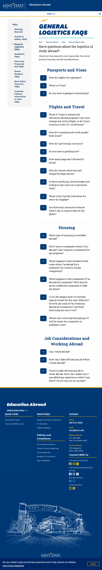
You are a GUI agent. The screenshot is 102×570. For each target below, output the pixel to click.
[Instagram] (74, 464)
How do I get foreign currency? (66, 143)
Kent (40, 42)
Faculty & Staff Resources (14, 423)
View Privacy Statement (13, 565)
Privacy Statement (44, 452)
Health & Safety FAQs (20, 37)
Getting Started (18, 30)
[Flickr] (74, 488)
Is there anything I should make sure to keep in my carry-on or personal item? (69, 185)
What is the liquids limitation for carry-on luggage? (67, 198)
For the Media (42, 423)
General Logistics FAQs (76, 42)
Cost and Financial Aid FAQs (19, 64)
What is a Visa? (57, 85)
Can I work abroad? (59, 351)
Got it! (93, 563)
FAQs (63, 42)
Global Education (16, 410)
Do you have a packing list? (64, 151)
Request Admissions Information (49, 419)
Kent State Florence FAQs (20, 84)
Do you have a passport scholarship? (69, 93)
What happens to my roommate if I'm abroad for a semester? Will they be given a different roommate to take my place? (69, 283)
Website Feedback (44, 427)
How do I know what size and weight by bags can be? (65, 172)
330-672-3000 (75, 422)
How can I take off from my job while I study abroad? (69, 361)
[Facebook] (71, 464)
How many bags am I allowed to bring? (66, 161)
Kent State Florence (12, 419)
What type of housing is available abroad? (67, 237)
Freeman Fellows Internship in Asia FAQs (20, 96)
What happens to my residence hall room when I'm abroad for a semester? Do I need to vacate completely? (68, 266)
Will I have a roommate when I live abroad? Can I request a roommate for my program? (69, 250)
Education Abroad (40, 4)
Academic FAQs (19, 55)
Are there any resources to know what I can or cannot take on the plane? (67, 211)
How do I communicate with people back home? (68, 134)
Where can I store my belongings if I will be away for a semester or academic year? (69, 321)
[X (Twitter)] (78, 464)
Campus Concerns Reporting (47, 448)
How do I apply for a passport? (65, 77)
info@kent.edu (76, 430)
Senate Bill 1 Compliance (46, 456)
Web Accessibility (43, 460)
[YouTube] (71, 488)
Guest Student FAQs (18, 74)
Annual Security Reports (46, 444)
